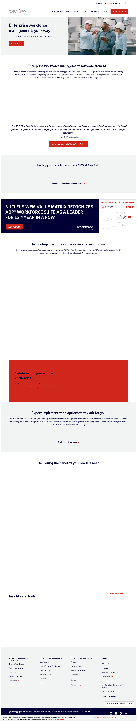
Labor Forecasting (15, 676)
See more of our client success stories (67, 183)
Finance (73, 662)
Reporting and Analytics (16, 685)
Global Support (107, 676)
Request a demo (118, 11)
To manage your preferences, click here (119, 703)
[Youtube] (126, 713)
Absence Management (16, 668)
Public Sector (44, 670)
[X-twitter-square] (116, 713)
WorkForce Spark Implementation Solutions (112, 686)
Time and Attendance (16, 664)
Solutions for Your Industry (51, 658)
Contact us (15, 43)
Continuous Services (108, 681)
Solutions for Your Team (80, 658)
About (105, 11)
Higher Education (45, 674)
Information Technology (78, 670)
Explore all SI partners (67, 442)
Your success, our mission (110, 672)
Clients (76, 11)
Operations (74, 674)
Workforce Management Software (58, 11)
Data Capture (13, 681)
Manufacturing (45, 662)
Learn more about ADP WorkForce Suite (67, 144)
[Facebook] (121, 713)
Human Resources (76, 666)
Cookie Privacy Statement (56, 719)
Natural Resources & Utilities (49, 666)
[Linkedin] (111, 713)
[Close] (134, 717)
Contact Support (107, 691)
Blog (73, 680)
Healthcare (43, 679)
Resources (95, 11)
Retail (42, 683)
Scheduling (12, 672)
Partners (85, 11)
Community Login (101, 3)
